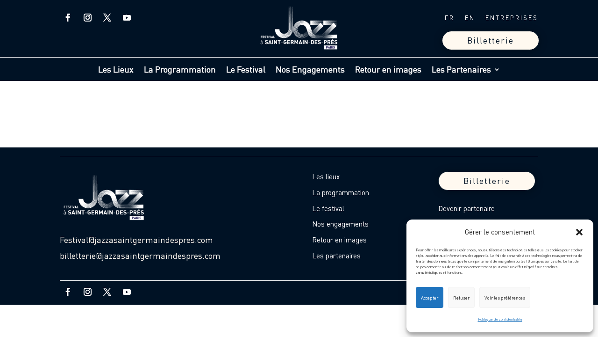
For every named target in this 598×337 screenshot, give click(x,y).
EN (470, 18)
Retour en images (388, 70)
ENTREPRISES (511, 18)
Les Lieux (116, 70)
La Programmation (180, 70)
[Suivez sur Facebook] (68, 18)
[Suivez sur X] (107, 18)
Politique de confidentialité (500, 319)
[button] (579, 232)
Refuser (461, 297)
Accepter (429, 297)
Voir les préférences (504, 297)
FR (450, 18)
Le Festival (245, 70)
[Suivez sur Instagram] (87, 18)
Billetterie (490, 40)
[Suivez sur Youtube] (127, 18)
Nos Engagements (310, 70)
